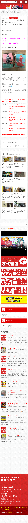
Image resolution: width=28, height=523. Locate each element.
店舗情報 (10, 369)
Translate (12, 228)
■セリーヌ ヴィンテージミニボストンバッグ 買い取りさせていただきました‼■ (17, 112)
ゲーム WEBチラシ (13, 382)
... (13, 515)
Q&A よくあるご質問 (13, 507)
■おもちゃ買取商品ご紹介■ (9, 142)
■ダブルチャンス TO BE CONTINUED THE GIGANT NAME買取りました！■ (17, 119)
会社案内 (3, 507)
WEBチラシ (11, 335)
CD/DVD (8, 101)
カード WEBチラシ (13, 415)
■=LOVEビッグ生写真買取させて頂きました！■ (17, 129)
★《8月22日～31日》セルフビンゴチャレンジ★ (17, 404)
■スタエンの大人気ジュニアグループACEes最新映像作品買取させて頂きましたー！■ (17, 106)
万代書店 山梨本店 (10, 512)
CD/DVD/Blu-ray (16, 134)
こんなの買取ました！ (8, 99)
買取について (11, 357)
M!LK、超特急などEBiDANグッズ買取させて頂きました (17, 124)
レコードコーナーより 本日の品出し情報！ (14, 146)
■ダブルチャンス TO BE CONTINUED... (15, 391)
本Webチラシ (11, 348)
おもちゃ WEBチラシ (13, 435)
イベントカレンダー (13, 428)
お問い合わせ (21, 2)
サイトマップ (8, 509)
